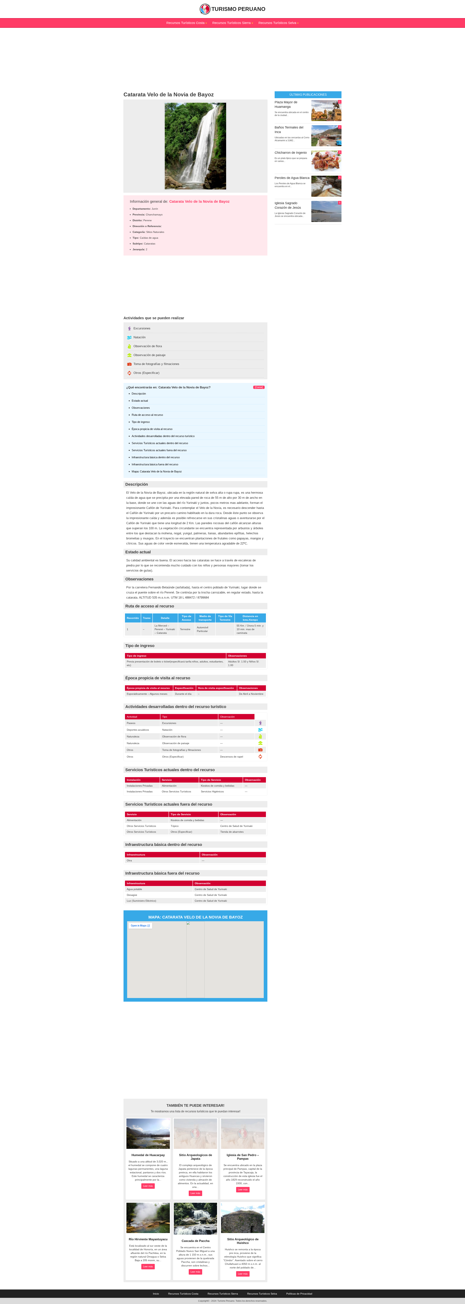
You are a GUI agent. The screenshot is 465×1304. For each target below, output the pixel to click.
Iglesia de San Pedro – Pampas (243, 1156)
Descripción (139, 393)
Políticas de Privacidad (299, 1293)
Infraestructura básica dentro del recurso (156, 457)
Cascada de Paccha (195, 1241)
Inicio (156, 1293)
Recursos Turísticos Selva (277, 23)
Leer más (148, 1186)
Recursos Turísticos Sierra (231, 23)
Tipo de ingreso (141, 421)
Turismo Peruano (238, 9)
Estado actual (140, 400)
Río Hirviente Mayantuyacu (148, 1239)
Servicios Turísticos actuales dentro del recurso (160, 443)
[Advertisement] (232, 53)
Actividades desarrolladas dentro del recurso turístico (163, 436)
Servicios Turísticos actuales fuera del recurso (159, 450)
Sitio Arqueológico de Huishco (242, 1241)
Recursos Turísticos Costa (185, 23)
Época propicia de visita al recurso (152, 428)
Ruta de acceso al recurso (147, 414)
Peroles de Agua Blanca (292, 178)
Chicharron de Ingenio (291, 152)
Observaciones (141, 407)
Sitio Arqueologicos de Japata (195, 1156)
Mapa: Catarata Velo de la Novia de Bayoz (157, 471)
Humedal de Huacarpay (148, 1155)
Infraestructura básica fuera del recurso (155, 464)
